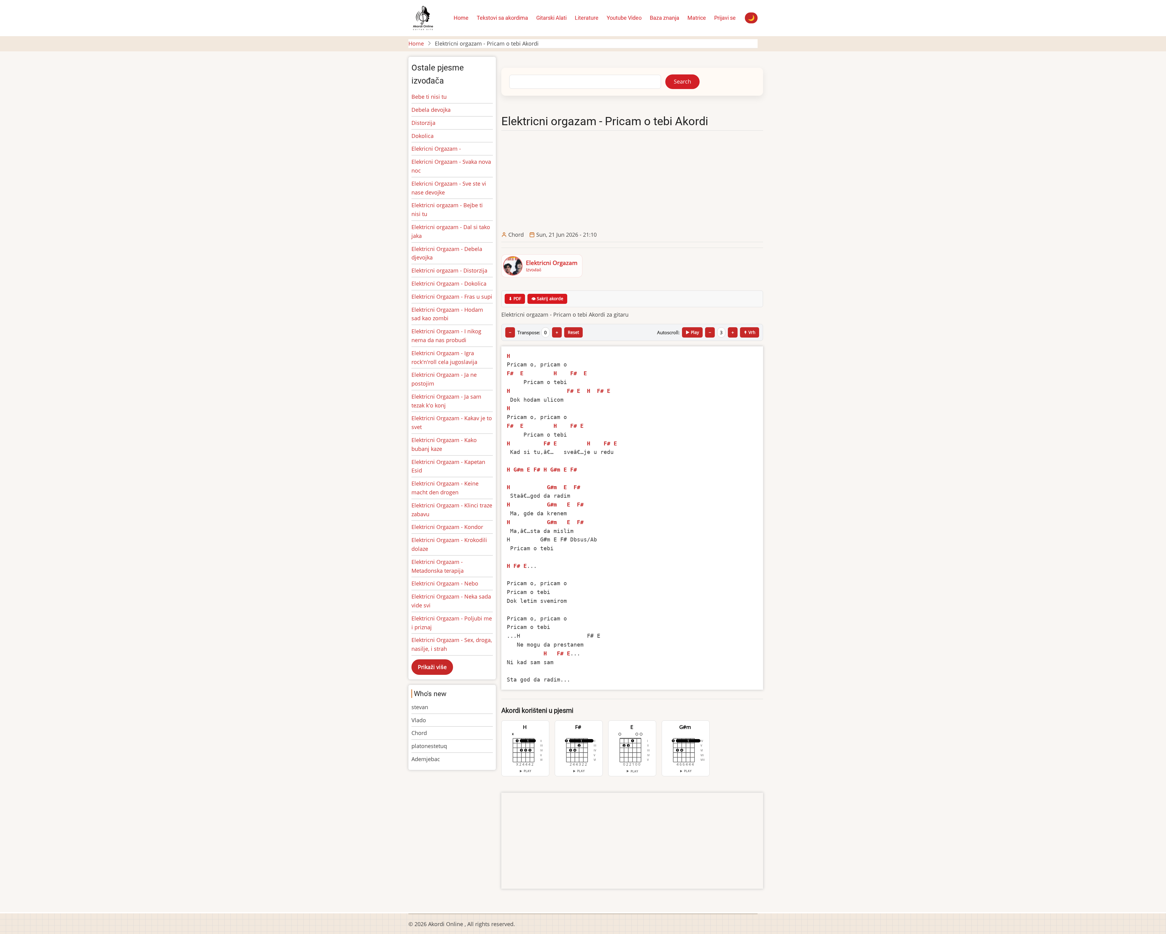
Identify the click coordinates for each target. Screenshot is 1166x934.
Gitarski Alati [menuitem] (551, 18)
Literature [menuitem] (586, 18)
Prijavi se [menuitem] (725, 18)
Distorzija (423, 122)
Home (416, 43)
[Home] (422, 17)
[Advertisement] (634, 181)
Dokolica (422, 135)
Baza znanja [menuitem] (664, 18)
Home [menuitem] (461, 18)
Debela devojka (431, 109)
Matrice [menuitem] (696, 18)
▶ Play (692, 332)
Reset (573, 332)
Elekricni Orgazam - (436, 148)
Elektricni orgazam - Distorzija (449, 270)
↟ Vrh (749, 332)
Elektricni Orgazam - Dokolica (448, 283)
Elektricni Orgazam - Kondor (447, 527)
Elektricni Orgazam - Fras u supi (451, 296)
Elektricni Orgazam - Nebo (444, 583)
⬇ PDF (515, 298)
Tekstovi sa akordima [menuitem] (502, 18)
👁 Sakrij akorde (547, 298)
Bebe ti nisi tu (429, 96)
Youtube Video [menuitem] (624, 18)
